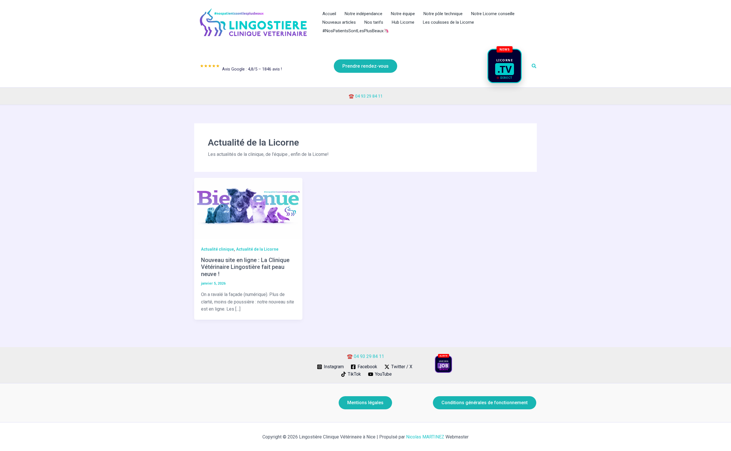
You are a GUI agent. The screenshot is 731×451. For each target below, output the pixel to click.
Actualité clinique (217, 249)
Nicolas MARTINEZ (425, 437)
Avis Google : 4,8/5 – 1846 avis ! (241, 67)
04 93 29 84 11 (369, 96)
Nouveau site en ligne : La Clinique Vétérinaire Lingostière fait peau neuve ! (245, 267)
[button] (365, 66)
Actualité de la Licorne (257, 249)
